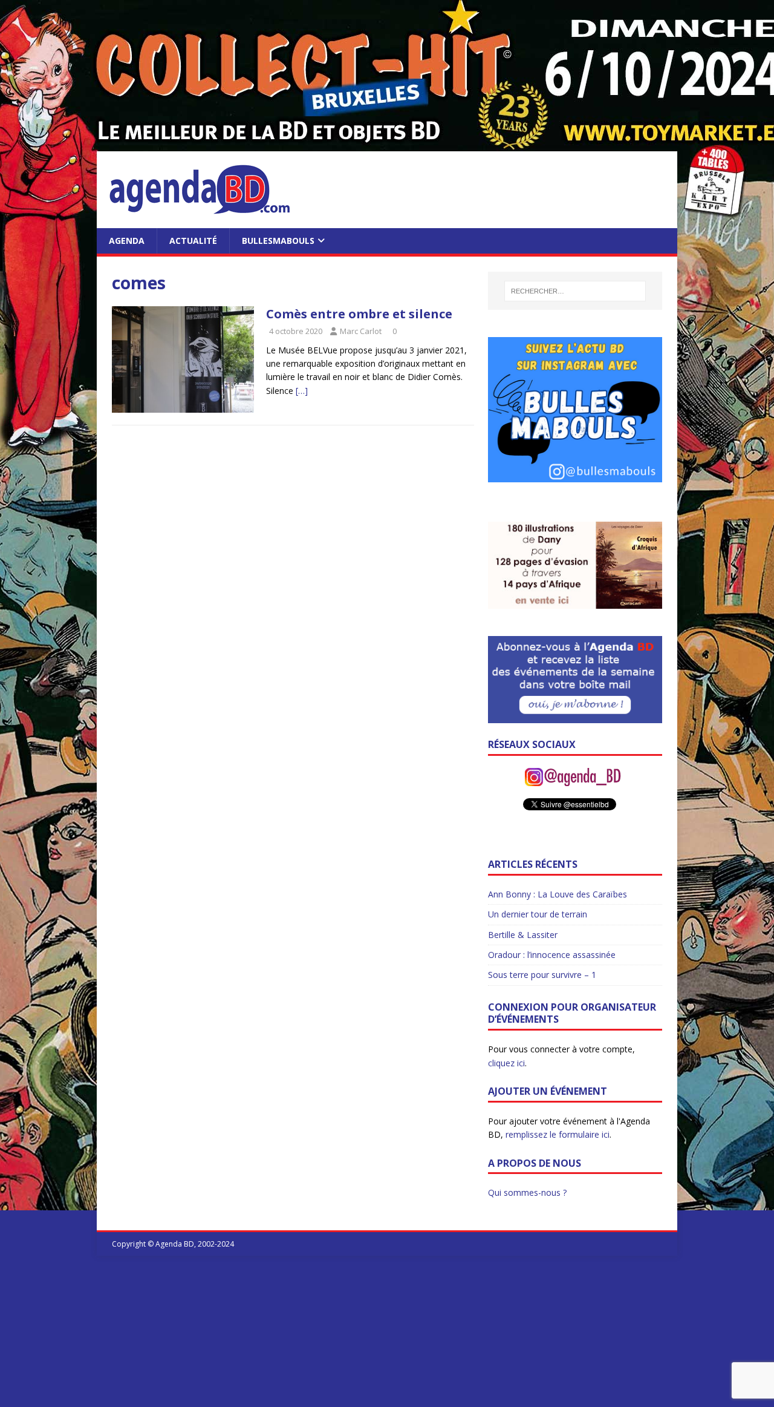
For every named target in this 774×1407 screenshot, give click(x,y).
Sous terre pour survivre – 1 (542, 974)
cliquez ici (506, 1063)
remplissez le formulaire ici (558, 1134)
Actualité (193, 240)
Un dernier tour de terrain (537, 914)
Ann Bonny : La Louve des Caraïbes (557, 894)
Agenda (127, 240)
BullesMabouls (278, 240)
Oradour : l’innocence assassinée (552, 954)
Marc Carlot (361, 331)
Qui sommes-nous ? (527, 1192)
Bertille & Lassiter (523, 934)
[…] (302, 390)
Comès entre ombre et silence (359, 314)
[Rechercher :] (574, 291)
